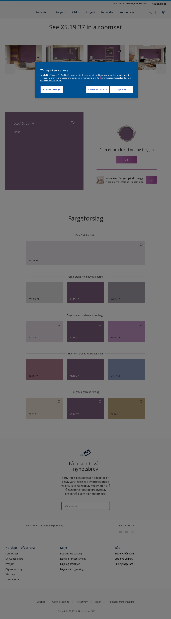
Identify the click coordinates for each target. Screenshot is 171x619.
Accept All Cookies (97, 89)
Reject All (121, 89)
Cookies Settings (51, 89)
